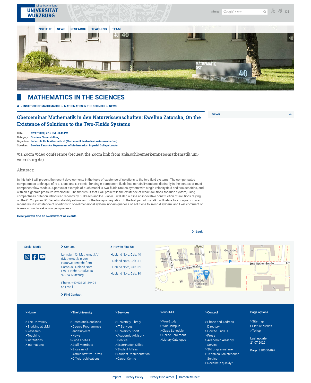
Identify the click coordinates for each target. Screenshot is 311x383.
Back (199, 231)
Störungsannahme (220, 349)
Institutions (35, 340)
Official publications (86, 358)
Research (78, 29)
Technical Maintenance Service (223, 356)
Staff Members (82, 345)
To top (256, 330)
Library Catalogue (174, 339)
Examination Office (130, 345)
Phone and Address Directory (220, 324)
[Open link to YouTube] (42, 257)
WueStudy (169, 321)
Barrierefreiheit (189, 377)
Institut (45, 29)
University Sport (128, 331)
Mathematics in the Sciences (76, 97)
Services (123, 312)
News (61, 29)
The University (37, 322)
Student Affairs (127, 349)
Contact (69, 247)
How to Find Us (123, 247)
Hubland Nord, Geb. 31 (126, 267)
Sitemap (258, 321)
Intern (214, 11)
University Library (129, 322)
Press (211, 335)
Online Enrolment (174, 335)
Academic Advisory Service (130, 338)
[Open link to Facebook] (35, 257)
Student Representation (133, 354)
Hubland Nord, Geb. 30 (126, 273)
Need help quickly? (220, 363)
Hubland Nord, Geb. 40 (126, 254)
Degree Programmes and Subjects (86, 329)
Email (69, 287)
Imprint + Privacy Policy (127, 377)
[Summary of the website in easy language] (273, 11)
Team (116, 29)
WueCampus (171, 326)
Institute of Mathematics (41, 106)
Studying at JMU (38, 326)
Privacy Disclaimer (161, 377)
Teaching (99, 29)
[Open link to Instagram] (27, 257)
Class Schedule (173, 330)
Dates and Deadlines (86, 322)
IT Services (125, 326)
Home (31, 312)
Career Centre (126, 358)
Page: (254, 350)
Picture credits (262, 326)
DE (287, 11)
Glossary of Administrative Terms (87, 351)
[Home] (18, 106)
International (35, 345)
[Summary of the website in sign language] (280, 11)
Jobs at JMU (81, 340)
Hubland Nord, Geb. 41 (126, 261)
